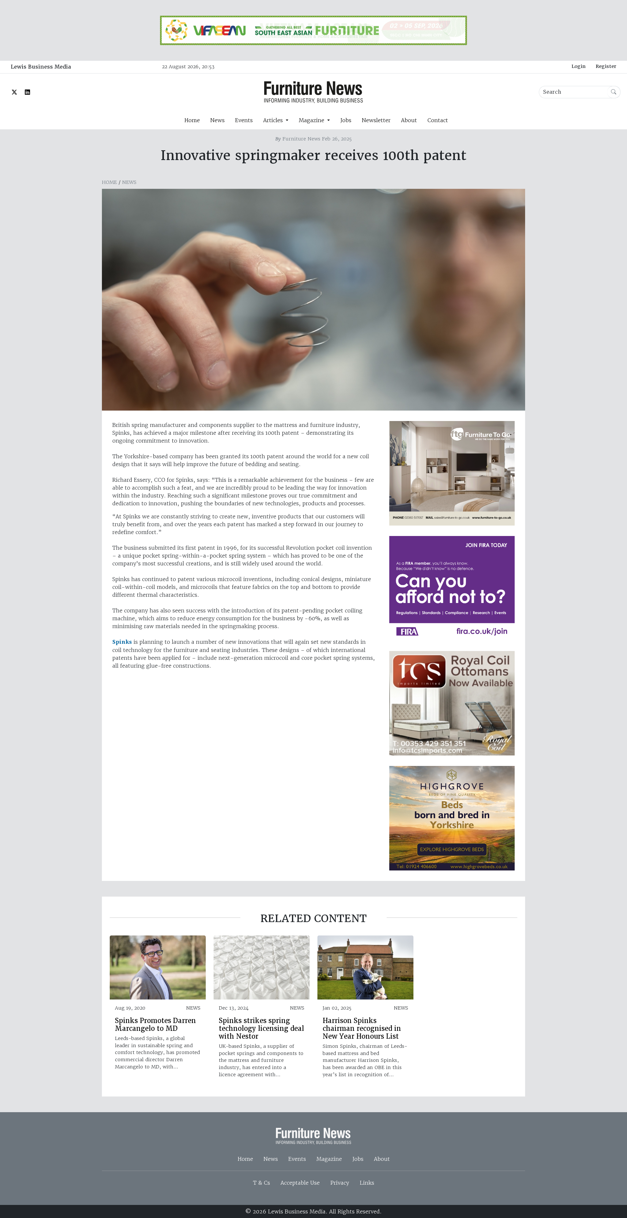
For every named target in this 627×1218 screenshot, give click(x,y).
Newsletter (376, 120)
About (409, 120)
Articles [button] (273, 120)
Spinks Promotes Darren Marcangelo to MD (155, 1024)
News (217, 120)
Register (606, 66)
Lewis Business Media (41, 66)
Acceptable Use (300, 1182)
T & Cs (261, 1182)
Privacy (339, 1182)
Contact (437, 120)
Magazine (329, 1159)
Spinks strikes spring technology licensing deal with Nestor (261, 1028)
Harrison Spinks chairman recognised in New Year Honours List (362, 1028)
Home (192, 120)
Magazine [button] (312, 120)
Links (367, 1182)
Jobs (345, 120)
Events (244, 120)
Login (578, 66)
